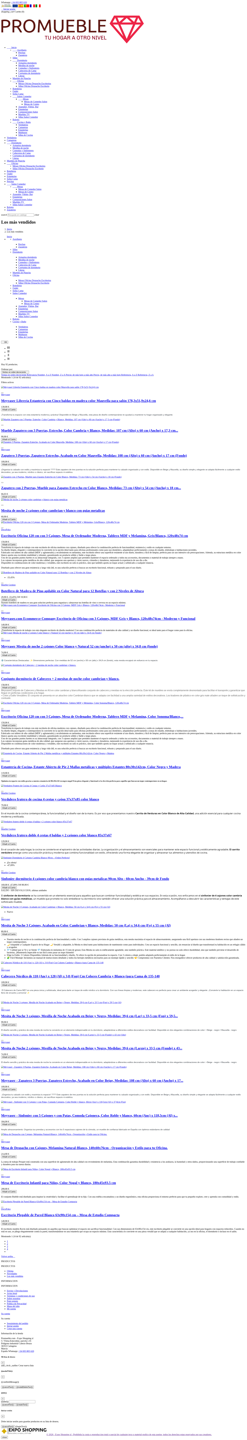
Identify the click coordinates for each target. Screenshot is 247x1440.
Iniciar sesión (13, 1326)
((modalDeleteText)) (24, 1387)
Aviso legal (12, 1293)
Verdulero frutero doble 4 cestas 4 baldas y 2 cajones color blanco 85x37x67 (56, 835)
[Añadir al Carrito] (2, 392)
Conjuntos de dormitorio (29, 73)
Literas (21, 76)
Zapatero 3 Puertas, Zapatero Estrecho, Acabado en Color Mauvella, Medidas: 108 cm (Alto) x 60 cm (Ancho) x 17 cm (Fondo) (94, 455)
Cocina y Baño (22, 122)
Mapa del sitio (13, 1306)
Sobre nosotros (13, 1298)
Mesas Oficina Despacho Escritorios (34, 83)
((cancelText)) (8, 1387)
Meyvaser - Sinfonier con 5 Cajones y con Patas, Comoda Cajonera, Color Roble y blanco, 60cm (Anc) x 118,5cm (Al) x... (89, 1115)
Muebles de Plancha (22, 78)
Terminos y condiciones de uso (21, 1296)
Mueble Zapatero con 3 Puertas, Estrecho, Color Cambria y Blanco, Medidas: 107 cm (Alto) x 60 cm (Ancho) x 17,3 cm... (89, 430)
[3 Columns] (8, 352)
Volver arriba (8, 1256)
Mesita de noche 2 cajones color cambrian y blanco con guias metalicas (53, 510)
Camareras (23, 127)
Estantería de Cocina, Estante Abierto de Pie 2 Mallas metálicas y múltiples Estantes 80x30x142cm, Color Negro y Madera (91, 767)
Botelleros (17, 88)
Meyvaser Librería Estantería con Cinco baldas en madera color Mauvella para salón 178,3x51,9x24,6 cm (78, 401)
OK (4, 342)
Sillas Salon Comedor (28, 117)
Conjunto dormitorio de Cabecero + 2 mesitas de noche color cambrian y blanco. (60, 679)
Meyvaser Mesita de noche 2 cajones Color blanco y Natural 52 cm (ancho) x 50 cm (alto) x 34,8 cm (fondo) (79, 646)
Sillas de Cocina (25, 135)
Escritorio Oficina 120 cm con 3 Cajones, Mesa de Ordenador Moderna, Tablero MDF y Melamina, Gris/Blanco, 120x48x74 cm (94, 536)
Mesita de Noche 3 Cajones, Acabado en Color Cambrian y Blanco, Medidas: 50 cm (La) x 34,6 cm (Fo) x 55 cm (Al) (86, 925)
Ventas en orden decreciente (15, 372)
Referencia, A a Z (129, 375)
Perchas (21, 52)
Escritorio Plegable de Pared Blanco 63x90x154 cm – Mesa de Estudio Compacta (60, 1215)
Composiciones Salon (28, 112)
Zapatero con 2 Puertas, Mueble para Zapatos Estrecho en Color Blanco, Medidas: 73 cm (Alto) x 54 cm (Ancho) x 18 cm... (91, 488)
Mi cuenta (11, 1309)
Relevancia (32, 375)
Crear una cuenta (14, 1328)
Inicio (12, 47)
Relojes (16, 119)
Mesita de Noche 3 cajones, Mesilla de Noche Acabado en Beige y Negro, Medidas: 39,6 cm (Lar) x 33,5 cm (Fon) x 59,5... (89, 1016)
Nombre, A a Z (44, 375)
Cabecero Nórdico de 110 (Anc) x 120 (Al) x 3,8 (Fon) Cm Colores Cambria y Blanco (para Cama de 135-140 (80, 976)
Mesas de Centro (31, 104)
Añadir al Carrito (9, 410)
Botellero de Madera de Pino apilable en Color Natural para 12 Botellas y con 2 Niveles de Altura (72, 591)
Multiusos (22, 132)
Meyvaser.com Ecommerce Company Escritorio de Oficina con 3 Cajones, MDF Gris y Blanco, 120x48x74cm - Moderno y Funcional (98, 618)
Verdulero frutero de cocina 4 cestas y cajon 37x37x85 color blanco (50, 799)
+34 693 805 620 (19, 2)
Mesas (23, 99)
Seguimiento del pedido (17, 1323)
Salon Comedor (22, 96)
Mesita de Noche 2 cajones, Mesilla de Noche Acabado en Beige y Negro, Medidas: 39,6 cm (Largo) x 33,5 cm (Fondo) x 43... (91, 1048)
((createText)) (21, 1405)
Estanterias (23, 109)
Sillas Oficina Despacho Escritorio (33, 86)
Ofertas (10, 1271)
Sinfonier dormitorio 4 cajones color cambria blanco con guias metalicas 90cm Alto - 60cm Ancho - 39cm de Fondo (85, 879)
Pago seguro (12, 1301)
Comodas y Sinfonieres (28, 68)
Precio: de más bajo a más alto (79, 375)
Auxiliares (19, 50)
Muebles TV (24, 114)
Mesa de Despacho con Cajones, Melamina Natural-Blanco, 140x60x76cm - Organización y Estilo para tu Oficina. (84, 1148)
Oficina (18, 81)
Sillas (15, 58)
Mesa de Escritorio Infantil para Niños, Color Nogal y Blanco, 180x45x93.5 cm (58, 1183)
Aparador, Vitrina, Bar (28, 107)
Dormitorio (20, 60)
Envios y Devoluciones (17, 1291)
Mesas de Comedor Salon (35, 101)
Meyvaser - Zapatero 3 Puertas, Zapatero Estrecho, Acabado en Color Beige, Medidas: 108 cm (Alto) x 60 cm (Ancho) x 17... (92, 1080)
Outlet (15, 91)
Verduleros (23, 125)
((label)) (4, 1401)
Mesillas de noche (26, 65)
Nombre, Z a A (59, 375)
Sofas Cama (18, 94)
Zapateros (22, 55)
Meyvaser (5, 394)
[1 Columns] (8, 359)
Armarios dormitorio (27, 63)
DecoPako (6, 529)
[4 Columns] (8, 348)
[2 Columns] (8, 356)
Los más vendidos (15, 1276)
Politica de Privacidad (16, 1303)
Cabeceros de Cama (27, 70)
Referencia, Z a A (146, 375)
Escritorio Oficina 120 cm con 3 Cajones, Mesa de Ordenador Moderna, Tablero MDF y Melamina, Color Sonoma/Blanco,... (92, 716)
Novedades (12, 1273)
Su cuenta (5, 1313)
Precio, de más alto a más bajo (107, 375)
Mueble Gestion (8, 585)
